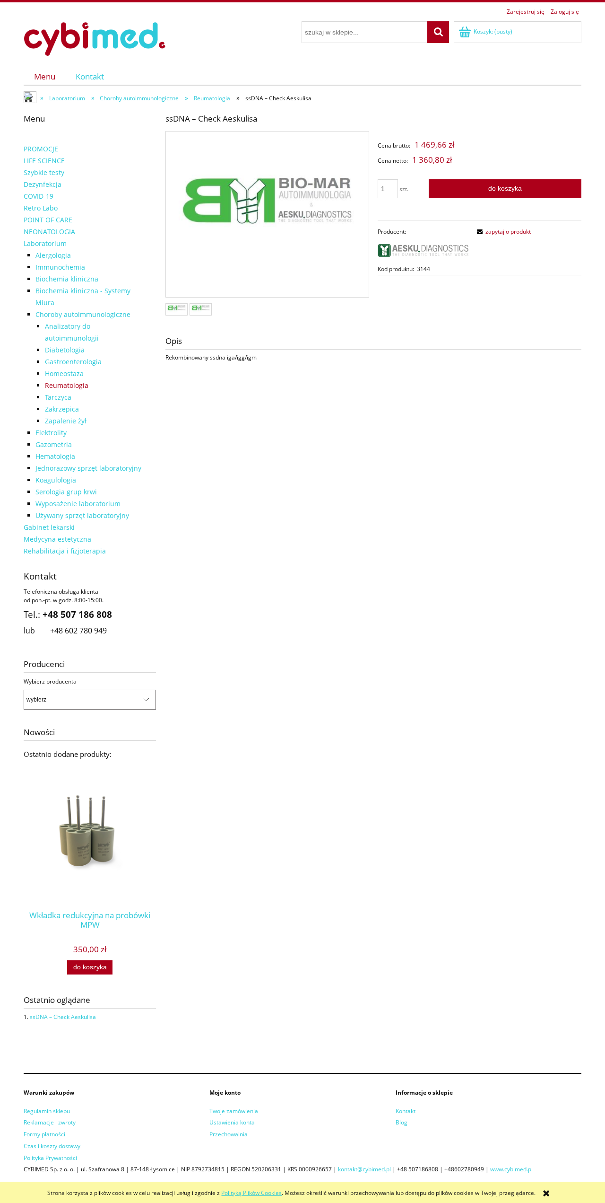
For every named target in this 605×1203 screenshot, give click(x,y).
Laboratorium (45, 243)
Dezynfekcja (42, 184)
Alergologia (53, 255)
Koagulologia (55, 479)
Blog (401, 1122)
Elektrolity (51, 432)
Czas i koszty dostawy (52, 1146)
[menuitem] (45, 76)
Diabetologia (65, 349)
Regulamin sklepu (47, 1111)
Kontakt (405, 1111)
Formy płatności (44, 1134)
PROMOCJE (41, 148)
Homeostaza (64, 373)
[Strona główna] (94, 37)
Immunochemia (60, 267)
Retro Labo (41, 207)
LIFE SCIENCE (44, 160)
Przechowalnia (228, 1134)
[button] (502, 232)
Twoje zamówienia (233, 1111)
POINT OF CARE (48, 219)
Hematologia (55, 456)
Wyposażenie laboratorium (78, 503)
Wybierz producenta (50, 681)
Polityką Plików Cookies (251, 1193)
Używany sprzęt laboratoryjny (82, 515)
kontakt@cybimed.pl (364, 1169)
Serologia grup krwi (66, 491)
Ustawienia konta (232, 1122)
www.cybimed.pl (511, 1169)
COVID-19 (38, 196)
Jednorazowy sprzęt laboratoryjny (88, 468)
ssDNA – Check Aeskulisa (63, 1017)
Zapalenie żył (65, 420)
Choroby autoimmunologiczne (82, 314)
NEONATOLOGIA (49, 231)
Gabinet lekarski (49, 527)
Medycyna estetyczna (57, 539)
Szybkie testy (44, 172)
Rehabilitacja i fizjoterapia (65, 550)
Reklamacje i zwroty (50, 1122)
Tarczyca (58, 397)
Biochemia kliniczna (66, 278)
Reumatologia (66, 385)
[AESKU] (423, 250)
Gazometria (53, 444)
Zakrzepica (62, 408)
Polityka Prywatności (50, 1158)
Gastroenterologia (73, 361)
